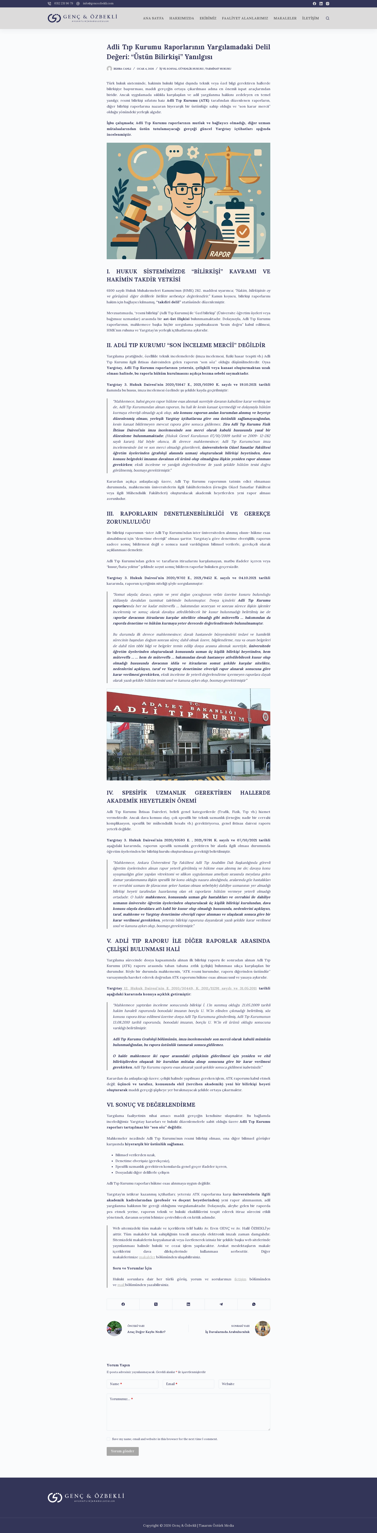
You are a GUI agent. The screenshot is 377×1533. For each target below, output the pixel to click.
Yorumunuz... (121, 1399)
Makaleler (285, 18)
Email (171, 1384)
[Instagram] (327, 3)
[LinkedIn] (321, 3)
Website (228, 1384)
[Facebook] (314, 3)
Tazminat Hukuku (218, 68)
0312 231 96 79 (63, 3)
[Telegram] (221, 1304)
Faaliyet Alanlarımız (245, 18)
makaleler (147, 1257)
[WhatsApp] (254, 1304)
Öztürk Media (223, 1525)
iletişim (240, 1279)
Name (116, 1384)
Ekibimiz (208, 18)
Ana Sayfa (153, 18)
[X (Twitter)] (156, 1304)
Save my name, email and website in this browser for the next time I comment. (165, 1439)
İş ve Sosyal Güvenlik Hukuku (181, 68)
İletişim (310, 18)
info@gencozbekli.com (98, 3)
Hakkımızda (181, 18)
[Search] (327, 18)
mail (121, 1285)
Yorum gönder (122, 1451)
